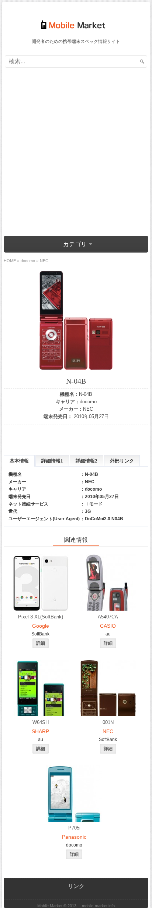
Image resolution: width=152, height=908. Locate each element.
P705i (74, 828)
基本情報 (19, 461)
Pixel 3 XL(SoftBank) (40, 617)
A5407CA (108, 617)
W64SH (40, 722)
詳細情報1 (52, 461)
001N (108, 722)
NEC (88, 409)
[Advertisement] (76, 153)
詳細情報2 (86, 461)
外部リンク (122, 461)
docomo (88, 401)
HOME (10, 260)
